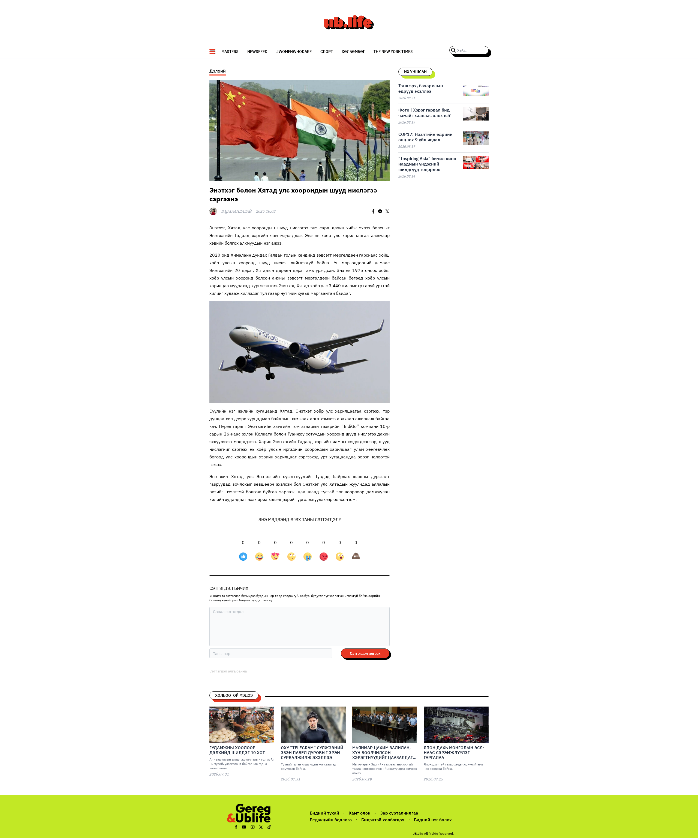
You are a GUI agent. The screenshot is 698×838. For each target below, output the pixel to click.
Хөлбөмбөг (353, 51)
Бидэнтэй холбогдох (382, 819)
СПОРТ (326, 51)
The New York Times (393, 51)
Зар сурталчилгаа (399, 813)
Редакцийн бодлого (331, 819)
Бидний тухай (324, 813)
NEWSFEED (257, 51)
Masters (230, 51)
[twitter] (387, 211)
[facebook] (373, 211)
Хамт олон (360, 813)
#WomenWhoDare (294, 51)
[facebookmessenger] (380, 211)
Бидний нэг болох (433, 819)
